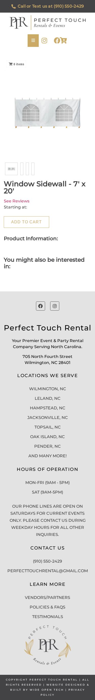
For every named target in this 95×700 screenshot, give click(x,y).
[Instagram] (44, 40)
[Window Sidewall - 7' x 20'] (11, 169)
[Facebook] (57, 40)
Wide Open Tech (47, 689)
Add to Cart (26, 222)
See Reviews (16, 201)
